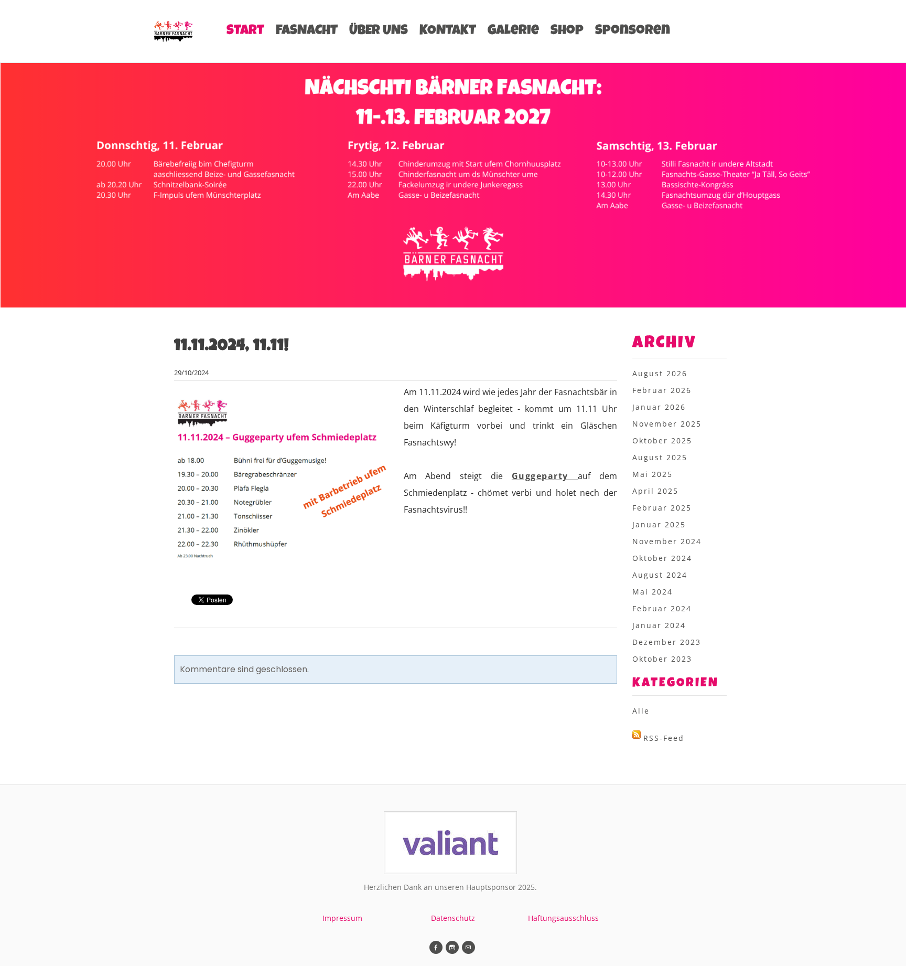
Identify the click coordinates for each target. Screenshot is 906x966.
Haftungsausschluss (563, 918)
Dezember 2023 (666, 642)
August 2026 (659, 373)
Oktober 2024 (662, 558)
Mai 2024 (652, 592)
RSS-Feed (663, 738)
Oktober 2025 (662, 440)
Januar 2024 (659, 625)
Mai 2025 (652, 474)
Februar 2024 (662, 608)
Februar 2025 (662, 508)
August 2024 (659, 575)
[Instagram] (452, 947)
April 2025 (655, 491)
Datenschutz (453, 918)
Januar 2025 (659, 524)
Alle (641, 711)
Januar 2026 (659, 407)
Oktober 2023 (662, 659)
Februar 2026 (662, 390)
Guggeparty (545, 476)
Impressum (342, 918)
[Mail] (468, 947)
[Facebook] (436, 947)
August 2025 (659, 457)
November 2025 (667, 424)
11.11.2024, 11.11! (231, 347)
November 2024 (667, 541)
